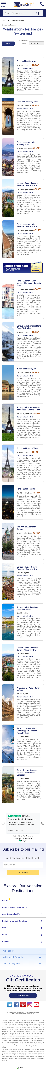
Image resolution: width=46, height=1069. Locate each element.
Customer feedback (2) (25, 456)
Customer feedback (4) (25, 293)
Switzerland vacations (10, 25)
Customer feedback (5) (25, 616)
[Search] (37, 13)
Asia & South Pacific (11, 914)
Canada (5, 941)
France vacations (17, 21)
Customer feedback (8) (25, 576)
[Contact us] (43, 4)
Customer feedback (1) (25, 697)
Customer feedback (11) (25, 68)
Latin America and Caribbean (14, 921)
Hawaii (5, 935)
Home (4, 21)
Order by (25, 43)
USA (4, 928)
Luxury (6, 900)
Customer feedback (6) (25, 234)
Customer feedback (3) (25, 335)
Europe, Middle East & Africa (14, 907)
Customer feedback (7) (25, 109)
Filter (8, 44)
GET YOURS (23, 995)
